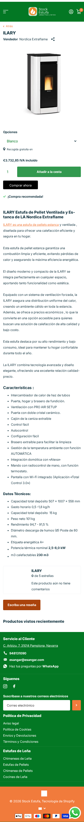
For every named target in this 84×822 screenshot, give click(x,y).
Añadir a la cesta (49, 172)
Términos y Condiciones (20, 742)
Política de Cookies (17, 729)
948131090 (17, 653)
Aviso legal (11, 723)
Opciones (10, 132)
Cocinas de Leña (15, 777)
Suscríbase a (76, 705)
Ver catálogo (5, 12)
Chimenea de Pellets (18, 771)
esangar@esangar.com (26, 660)
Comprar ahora (20, 185)
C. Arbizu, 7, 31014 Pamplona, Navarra (30, 646)
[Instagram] (5, 686)
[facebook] (14, 686)
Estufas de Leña (17, 751)
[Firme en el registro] (71, 11)
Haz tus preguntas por (34, 666)
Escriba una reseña (22, 605)
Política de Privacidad (22, 715)
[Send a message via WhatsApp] (75, 813)
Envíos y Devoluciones (19, 735)
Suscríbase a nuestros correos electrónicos (35, 696)
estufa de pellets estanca (41, 225)
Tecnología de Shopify (58, 801)
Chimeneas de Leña (17, 758)
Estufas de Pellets (16, 765)
